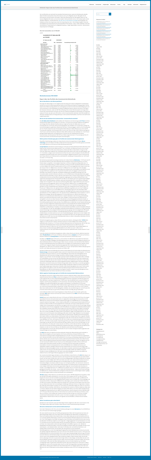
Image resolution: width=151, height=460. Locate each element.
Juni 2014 (98, 271)
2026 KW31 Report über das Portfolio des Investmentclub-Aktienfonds (103, 29)
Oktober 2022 (99, 115)
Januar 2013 (99, 298)
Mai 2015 (98, 254)
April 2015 (98, 255)
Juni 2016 (98, 234)
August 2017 (99, 212)
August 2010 (99, 321)
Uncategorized (99, 337)
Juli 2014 (98, 270)
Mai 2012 (98, 310)
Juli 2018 (98, 195)
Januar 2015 (99, 260)
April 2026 (98, 53)
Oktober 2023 (99, 100)
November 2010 (99, 319)
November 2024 (99, 79)
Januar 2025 (99, 76)
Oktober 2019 (99, 171)
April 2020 (98, 162)
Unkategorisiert (99, 340)
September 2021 (100, 135)
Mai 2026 (98, 51)
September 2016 (100, 229)
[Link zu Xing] (139, 2)
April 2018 (98, 199)
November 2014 (99, 263)
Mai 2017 (98, 217)
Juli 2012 (98, 307)
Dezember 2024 (99, 78)
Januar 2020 (99, 167)
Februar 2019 (99, 184)
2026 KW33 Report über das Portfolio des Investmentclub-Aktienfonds (103, 25)
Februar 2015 (99, 259)
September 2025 (100, 64)
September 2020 (100, 154)
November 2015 (99, 245)
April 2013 (98, 293)
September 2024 (100, 82)
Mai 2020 (98, 160)
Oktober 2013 (99, 284)
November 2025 (99, 61)
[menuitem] (126, 1)
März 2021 (98, 145)
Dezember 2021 (99, 131)
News (97, 332)
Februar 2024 (99, 93)
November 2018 (99, 188)
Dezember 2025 (99, 59)
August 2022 (99, 118)
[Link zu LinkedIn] (141, 2)
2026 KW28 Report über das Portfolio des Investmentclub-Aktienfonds (103, 39)
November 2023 (99, 98)
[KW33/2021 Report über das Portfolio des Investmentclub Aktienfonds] (2, 230)
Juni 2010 (98, 323)
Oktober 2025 (99, 62)
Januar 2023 (99, 110)
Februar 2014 (99, 277)
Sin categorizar (99, 336)
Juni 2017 (98, 215)
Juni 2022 (98, 121)
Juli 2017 (98, 213)
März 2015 (98, 257)
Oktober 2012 (99, 302)
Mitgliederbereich (100, 331)
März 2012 (98, 313)
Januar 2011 (99, 318)
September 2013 (100, 285)
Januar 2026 (99, 57)
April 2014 (98, 274)
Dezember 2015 (99, 243)
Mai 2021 (98, 142)
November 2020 (99, 151)
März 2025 (98, 73)
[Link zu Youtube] (144, 2)
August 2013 (99, 287)
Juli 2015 (98, 251)
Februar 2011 (99, 316)
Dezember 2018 (99, 187)
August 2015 (99, 249)
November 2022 (99, 114)
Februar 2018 (99, 202)
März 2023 (98, 107)
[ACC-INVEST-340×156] (7, 4)
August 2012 (99, 305)
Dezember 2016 (99, 224)
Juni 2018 (98, 196)
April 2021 (98, 143)
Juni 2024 (98, 87)
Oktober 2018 (99, 190)
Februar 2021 (99, 146)
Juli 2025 (98, 67)
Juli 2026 (98, 48)
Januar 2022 (99, 129)
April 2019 (98, 181)
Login (126, 1)
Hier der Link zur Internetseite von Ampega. (68, 20)
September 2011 (100, 315)
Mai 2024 (98, 89)
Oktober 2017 (99, 209)
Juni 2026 (98, 50)
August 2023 (99, 103)
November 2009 (99, 324)
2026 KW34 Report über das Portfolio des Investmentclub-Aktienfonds (103, 22)
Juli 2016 (98, 232)
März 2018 (98, 201)
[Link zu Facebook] (146, 2)
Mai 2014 (98, 273)
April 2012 (98, 312)
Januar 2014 (99, 279)
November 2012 (99, 301)
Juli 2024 (98, 86)
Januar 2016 (99, 241)
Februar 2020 (99, 165)
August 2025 (99, 65)
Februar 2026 (99, 56)
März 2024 (98, 92)
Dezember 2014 (99, 262)
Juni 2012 (98, 309)
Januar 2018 (99, 204)
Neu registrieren (135, 1)
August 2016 (99, 231)
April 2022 (98, 124)
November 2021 (99, 132)
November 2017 (99, 207)
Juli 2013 (98, 288)
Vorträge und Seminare (101, 342)
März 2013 (98, 294)
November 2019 (99, 170)
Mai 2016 (98, 235)
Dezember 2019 (99, 168)
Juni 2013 (98, 290)
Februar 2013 (99, 296)
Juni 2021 (98, 140)
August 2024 (99, 84)
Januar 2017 (99, 223)
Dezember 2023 (99, 96)
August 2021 (99, 137)
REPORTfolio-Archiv (100, 334)
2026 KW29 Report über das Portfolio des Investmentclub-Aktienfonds (103, 36)
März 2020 (98, 163)
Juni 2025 (98, 68)
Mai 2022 (98, 123)
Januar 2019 (99, 185)
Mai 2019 (98, 179)
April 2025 (98, 71)
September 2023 (100, 101)
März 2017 (98, 220)
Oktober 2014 (99, 265)
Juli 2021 (98, 138)
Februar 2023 (99, 109)
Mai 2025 (98, 70)
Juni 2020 (98, 159)
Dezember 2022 (99, 112)
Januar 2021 (99, 148)
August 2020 (99, 156)
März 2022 (98, 126)
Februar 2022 (99, 128)
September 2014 (100, 266)
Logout (130, 1)
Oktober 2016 (99, 227)
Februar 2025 (99, 75)
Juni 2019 (98, 178)
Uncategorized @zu (100, 339)
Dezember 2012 (99, 299)
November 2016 (99, 226)
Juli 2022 (98, 120)
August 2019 (99, 174)
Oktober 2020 (99, 153)
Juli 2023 (98, 104)
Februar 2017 (99, 221)
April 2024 (98, 90)
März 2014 (98, 276)
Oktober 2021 (99, 134)
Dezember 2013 (99, 280)
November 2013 (99, 282)
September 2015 (100, 248)
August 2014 (99, 268)
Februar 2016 (99, 240)
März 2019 (98, 182)
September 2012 (100, 304)
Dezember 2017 (99, 206)
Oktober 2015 (99, 246)
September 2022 (100, 117)
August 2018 (99, 193)
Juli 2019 (98, 176)
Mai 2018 (98, 198)
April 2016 (98, 237)
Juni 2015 (98, 252)
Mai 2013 (98, 291)
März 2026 (98, 54)
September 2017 (100, 210)
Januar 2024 (99, 95)
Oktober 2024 (99, 81)
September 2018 (100, 192)
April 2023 (98, 106)
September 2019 (100, 173)
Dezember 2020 (99, 149)
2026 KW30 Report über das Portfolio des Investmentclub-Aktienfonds (103, 32)
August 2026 (99, 46)
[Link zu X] (143, 2)
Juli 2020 (98, 157)
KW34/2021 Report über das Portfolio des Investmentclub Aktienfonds (59, 8)
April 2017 (98, 218)
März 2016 (98, 238)
